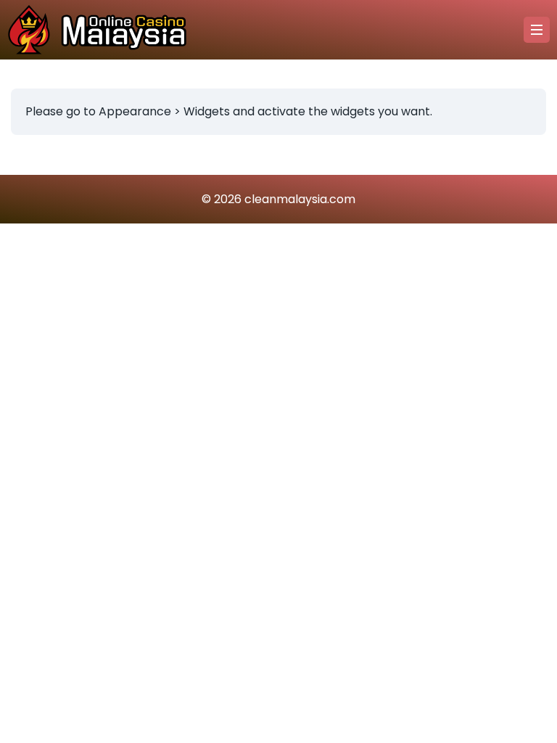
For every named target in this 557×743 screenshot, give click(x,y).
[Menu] (537, 30)
